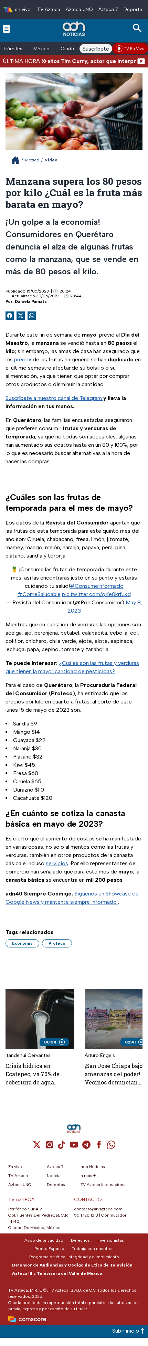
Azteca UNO (79, 9)
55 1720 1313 (86, 1215)
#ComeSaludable (39, 594)
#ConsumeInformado (97, 586)
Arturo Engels (100, 1055)
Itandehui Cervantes (28, 1055)
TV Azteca (48, 9)
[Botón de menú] (6, 28)
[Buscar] (138, 28)
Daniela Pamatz (31, 301)
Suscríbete (96, 48)
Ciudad (69, 49)
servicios (57, 863)
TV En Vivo (134, 48)
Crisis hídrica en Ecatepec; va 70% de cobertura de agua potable (33, 1074)
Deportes (134, 9)
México (41, 49)
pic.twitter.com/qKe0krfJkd (96, 594)
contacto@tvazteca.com (98, 1209)
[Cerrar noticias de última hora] (141, 61)
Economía (22, 943)
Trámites (12, 49)
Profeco (57, 943)
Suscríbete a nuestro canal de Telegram (54, 398)
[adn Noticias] (74, 28)
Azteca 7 (108, 9)
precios (23, 359)
